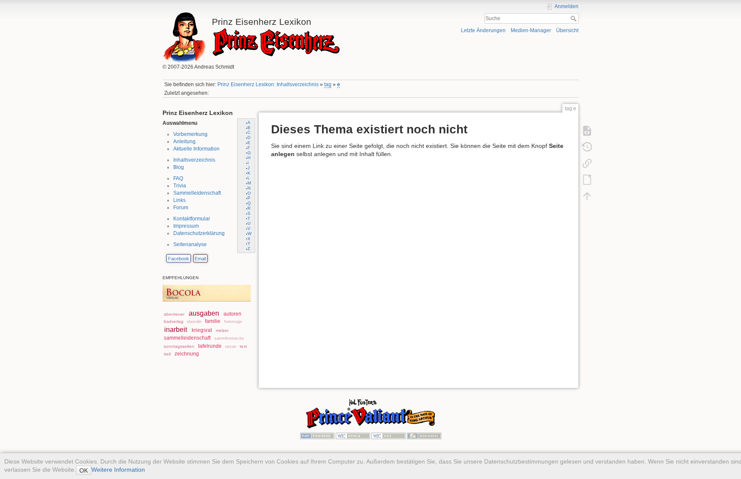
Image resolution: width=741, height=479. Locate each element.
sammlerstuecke (229, 338)
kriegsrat (202, 330)
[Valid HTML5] (353, 435)
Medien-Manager (531, 30)
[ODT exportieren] (587, 179)
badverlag (174, 321)
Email (200, 258)
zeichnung (187, 354)
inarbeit (175, 329)
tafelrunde (210, 346)
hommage (233, 321)
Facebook (178, 258)
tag (327, 84)
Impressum (186, 226)
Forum (180, 208)
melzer (222, 330)
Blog (178, 167)
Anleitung (184, 142)
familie (212, 321)
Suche (574, 18)
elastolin (194, 321)
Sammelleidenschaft (197, 193)
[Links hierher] (587, 163)
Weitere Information (118, 469)
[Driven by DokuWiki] (424, 435)
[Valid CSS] (388, 435)
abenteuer (174, 314)
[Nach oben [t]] (587, 195)
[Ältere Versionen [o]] (587, 147)
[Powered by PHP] (317, 435)
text (243, 346)
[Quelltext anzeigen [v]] (587, 130)
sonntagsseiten (179, 346)
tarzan (230, 346)
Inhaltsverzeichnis (194, 160)
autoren (232, 314)
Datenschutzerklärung (199, 233)
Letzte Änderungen (483, 30)
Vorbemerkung (190, 134)
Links (179, 200)
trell (167, 354)
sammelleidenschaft (187, 338)
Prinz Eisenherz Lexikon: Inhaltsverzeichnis (268, 84)
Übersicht (567, 30)
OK (83, 470)
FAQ (178, 178)
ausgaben (204, 313)
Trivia (179, 186)
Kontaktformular (191, 219)
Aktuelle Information (196, 149)
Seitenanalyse (190, 244)
